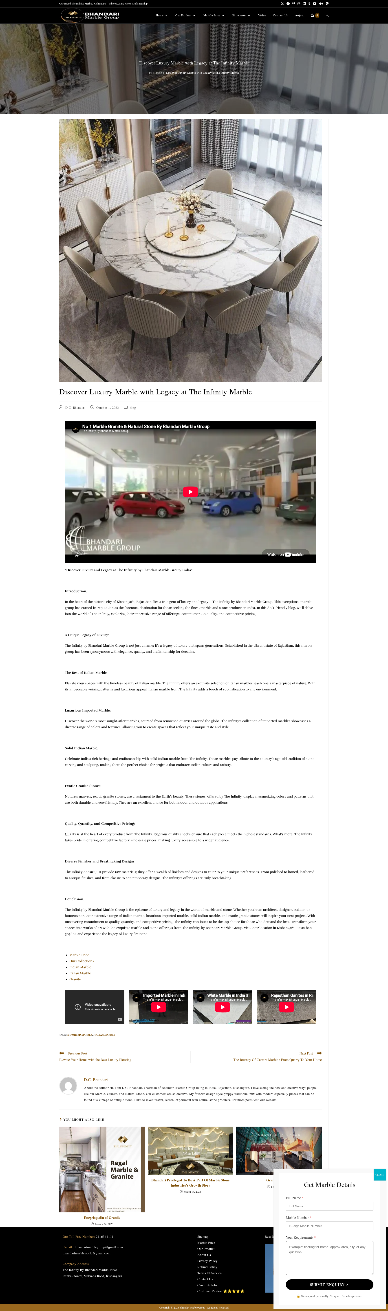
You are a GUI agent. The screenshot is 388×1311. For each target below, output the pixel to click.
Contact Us (205, 1279)
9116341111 (105, 1236)
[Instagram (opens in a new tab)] (299, 3)
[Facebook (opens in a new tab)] (288, 3)
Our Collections (81, 961)
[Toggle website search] (327, 15)
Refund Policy (207, 1267)
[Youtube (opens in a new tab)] (315, 3)
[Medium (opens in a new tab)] (321, 3)
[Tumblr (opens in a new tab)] (309, 3)
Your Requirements (301, 1237)
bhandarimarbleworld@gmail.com (86, 1253)
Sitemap (203, 1236)
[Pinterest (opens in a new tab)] (293, 3)
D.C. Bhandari (75, 407)
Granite (75, 979)
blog (133, 407)
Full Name (295, 1197)
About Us (204, 1254)
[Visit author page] (68, 1085)
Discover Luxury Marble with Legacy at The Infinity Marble (202, 73)
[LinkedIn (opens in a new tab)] (304, 3)
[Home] (150, 73)
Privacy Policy (207, 1260)
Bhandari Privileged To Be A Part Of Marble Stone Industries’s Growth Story (190, 1182)
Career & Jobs (207, 1285)
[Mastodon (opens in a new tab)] (327, 3)
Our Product (205, 1248)
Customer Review (209, 1291)
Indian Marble (80, 967)
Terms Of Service (209, 1273)
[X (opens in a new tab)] (282, 3)
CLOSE (379, 1174)
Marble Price (79, 955)
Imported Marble (79, 1035)
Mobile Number (298, 1217)
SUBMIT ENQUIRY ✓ (329, 1284)
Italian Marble (80, 973)
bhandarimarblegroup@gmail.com (99, 1247)
